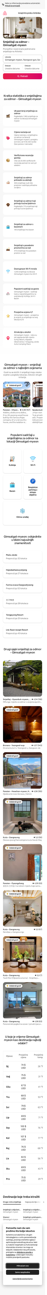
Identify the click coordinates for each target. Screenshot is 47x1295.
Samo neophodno (22, 1272)
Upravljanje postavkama (23, 1279)
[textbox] (13, 68)
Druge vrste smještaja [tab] (12, 1202)
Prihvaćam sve (23, 1266)
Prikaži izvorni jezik (12, 6)
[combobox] (22, 59)
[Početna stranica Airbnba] (5, 13)
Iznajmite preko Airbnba (29, 13)
